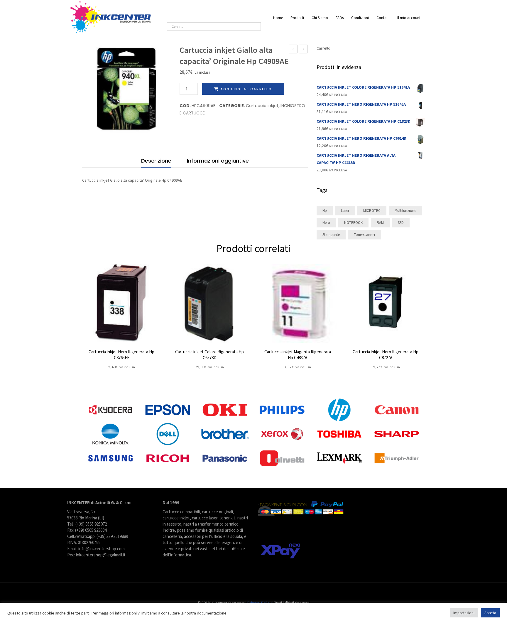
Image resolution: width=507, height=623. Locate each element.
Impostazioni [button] (463, 612)
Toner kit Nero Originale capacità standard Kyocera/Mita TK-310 (303, 49)
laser (345, 210)
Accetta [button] (490, 612)
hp (324, 210)
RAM (380, 222)
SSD (401, 222)
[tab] (156, 162)
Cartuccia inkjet (262, 106)
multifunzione (405, 210)
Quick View (121, 303)
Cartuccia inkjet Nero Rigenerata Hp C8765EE (121, 354)
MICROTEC (372, 210)
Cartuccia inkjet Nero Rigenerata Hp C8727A (385, 354)
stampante (331, 234)
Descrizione (156, 160)
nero (326, 222)
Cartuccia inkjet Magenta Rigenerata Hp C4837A (297, 354)
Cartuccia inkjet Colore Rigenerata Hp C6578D (209, 354)
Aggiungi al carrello (246, 89)
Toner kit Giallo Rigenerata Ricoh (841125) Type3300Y (293, 49)
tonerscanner (364, 234)
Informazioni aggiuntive (218, 160)
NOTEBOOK (353, 222)
